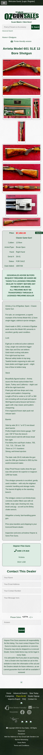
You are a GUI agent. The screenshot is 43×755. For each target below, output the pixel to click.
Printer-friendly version (23, 41)
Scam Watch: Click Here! (21, 22)
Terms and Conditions (21, 745)
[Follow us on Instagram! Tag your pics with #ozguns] (29, 712)
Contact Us (32, 699)
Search (36, 27)
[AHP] (31, 722)
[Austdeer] (22, 722)
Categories (9, 696)
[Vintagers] (14, 722)
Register (31, 1)
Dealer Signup (33, 696)
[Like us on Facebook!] (22, 712)
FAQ (24, 699)
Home (4, 37)
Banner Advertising (21, 739)
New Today (34, 693)
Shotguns (12, 37)
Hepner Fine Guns (21, 546)
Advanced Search (7, 31)
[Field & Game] (26, 722)
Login (24, 1)
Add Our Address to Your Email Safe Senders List (21, 736)
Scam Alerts (21, 742)
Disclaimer (21, 734)
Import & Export (14, 699)
